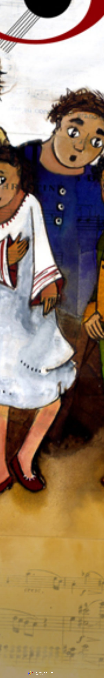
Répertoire (41, 680)
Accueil (28, 680)
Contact (53, 680)
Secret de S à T (35, 680)
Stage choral (48, 680)
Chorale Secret (45, 672)
